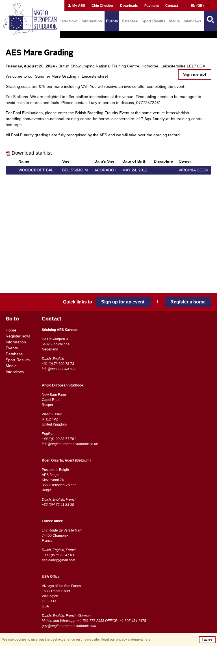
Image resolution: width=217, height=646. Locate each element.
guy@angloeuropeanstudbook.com (69, 626)
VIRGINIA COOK (193, 170)
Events (112, 21)
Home (11, 330)
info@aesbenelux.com (59, 369)
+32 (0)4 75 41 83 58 (58, 505)
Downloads (129, 6)
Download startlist (32, 153)
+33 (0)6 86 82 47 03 (58, 555)
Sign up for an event (123, 301)
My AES (78, 6)
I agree (207, 639)
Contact (171, 6)
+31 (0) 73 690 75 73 (58, 364)
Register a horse (188, 301)
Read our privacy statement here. (126, 639)
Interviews (192, 21)
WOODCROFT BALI (36, 170)
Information (92, 21)
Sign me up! (194, 74)
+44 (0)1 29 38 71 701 (59, 439)
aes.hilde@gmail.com (58, 560)
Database (130, 21)
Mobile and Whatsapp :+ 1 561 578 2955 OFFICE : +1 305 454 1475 (94, 621)
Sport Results (153, 21)
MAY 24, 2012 (134, 170)
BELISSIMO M (75, 170)
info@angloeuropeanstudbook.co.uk (70, 444)
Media (174, 21)
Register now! (66, 21)
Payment (151, 6)
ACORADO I (105, 170)
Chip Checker (103, 6)
